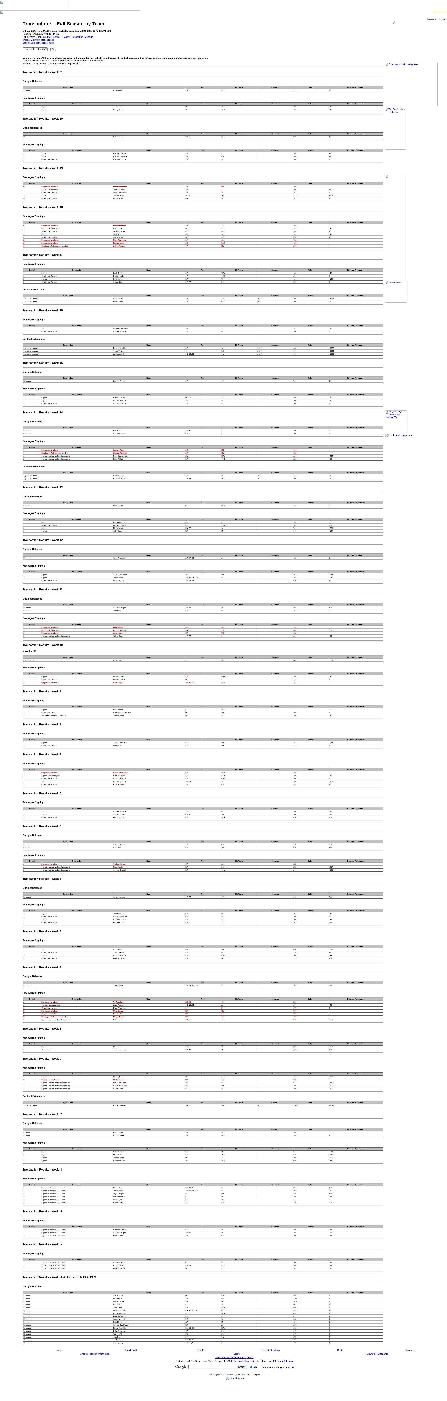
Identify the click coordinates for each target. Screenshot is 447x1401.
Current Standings (271, 1350)
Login (444, 19)
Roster (340, 1350)
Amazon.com (440, 11)
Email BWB (131, 1350)
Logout (236, 1354)
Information (410, 1350)
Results (201, 1350)
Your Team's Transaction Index (38, 43)
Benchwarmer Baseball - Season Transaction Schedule (65, 37)
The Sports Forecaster (244, 1361)
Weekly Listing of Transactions (38, 40)
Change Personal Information (94, 1354)
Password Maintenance (376, 1354)
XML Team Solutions (282, 1361)
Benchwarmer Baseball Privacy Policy (234, 1357)
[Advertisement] (234, 1390)
